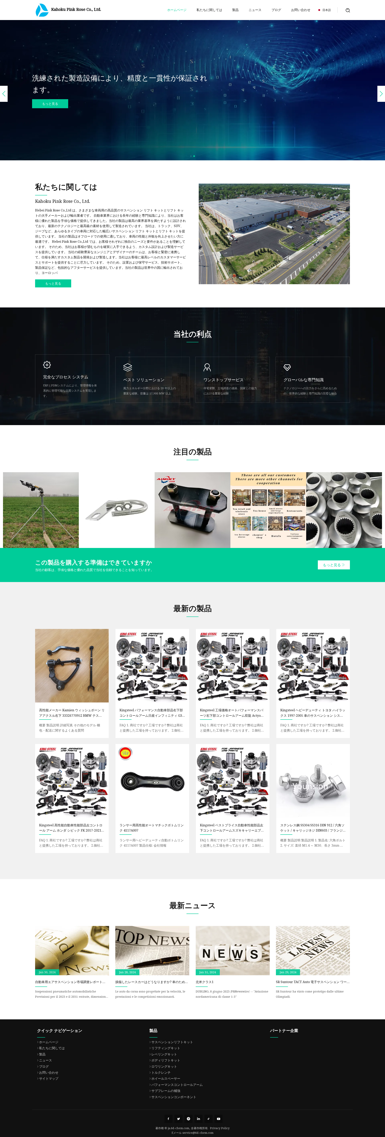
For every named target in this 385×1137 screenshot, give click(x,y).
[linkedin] (199, 1119)
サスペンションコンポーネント (173, 1097)
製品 (235, 10)
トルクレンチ (161, 1072)
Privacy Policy (220, 1128)
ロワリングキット (164, 1066)
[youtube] (219, 1119)
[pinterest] (188, 1119)
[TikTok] (209, 1119)
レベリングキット (164, 1054)
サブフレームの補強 (165, 1090)
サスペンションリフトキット (172, 1042)
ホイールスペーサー (165, 1078)
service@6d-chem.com (198, 1133)
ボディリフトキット (165, 1060)
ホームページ (176, 10)
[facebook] (168, 1119)
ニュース (255, 10)
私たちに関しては (209, 10)
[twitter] (178, 1119)
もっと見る (50, 103)
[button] (191, 156)
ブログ (276, 10)
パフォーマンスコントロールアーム (177, 1084)
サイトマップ (48, 1078)
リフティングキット (165, 1048)
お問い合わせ (300, 10)
